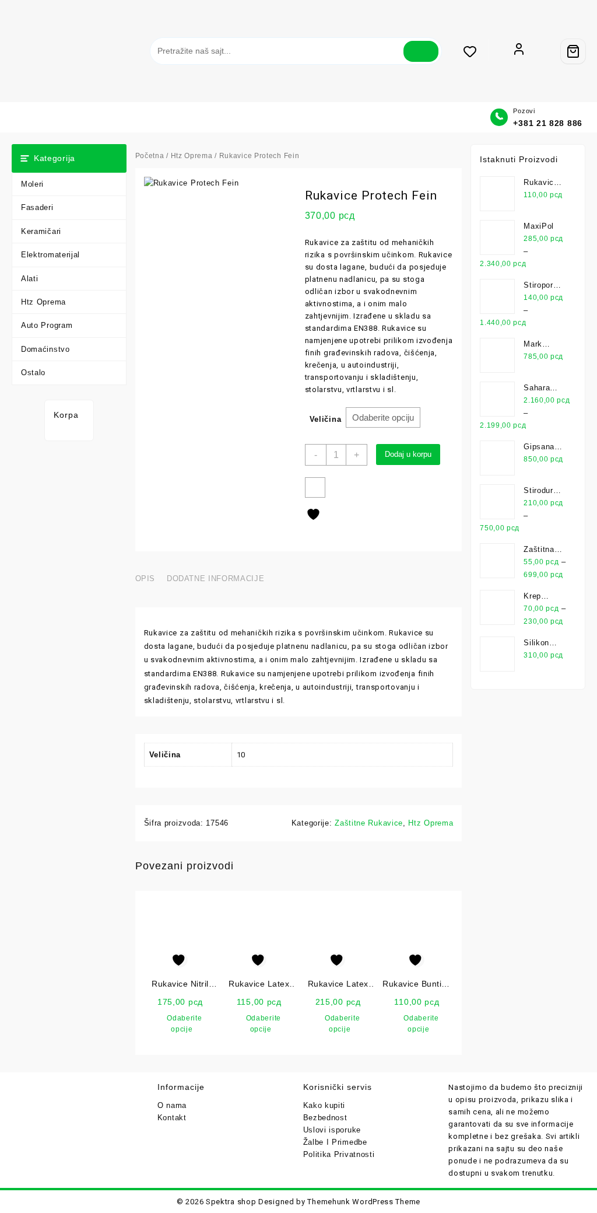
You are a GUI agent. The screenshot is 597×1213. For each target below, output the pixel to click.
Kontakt (172, 1117)
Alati (29, 278)
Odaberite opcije (184, 1023)
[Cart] (573, 51)
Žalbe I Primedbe (335, 1142)
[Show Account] (519, 51)
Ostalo (33, 372)
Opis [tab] (145, 578)
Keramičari (41, 231)
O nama (172, 1105)
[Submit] (420, 51)
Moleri (32, 184)
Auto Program (46, 325)
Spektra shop (231, 1201)
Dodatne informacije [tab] (215, 578)
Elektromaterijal (50, 254)
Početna (149, 156)
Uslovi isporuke (332, 1129)
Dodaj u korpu (408, 454)
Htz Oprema (43, 302)
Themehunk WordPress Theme (363, 1201)
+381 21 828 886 (547, 123)
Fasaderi (37, 207)
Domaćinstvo (45, 349)
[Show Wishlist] (476, 51)
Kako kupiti (324, 1105)
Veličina (326, 419)
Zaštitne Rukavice (369, 823)
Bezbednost (325, 1117)
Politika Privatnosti (339, 1154)
